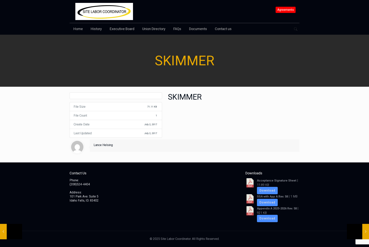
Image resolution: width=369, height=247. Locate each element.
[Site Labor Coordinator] (104, 11)
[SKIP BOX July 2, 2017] (358, 231)
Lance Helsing (103, 145)
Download (267, 190)
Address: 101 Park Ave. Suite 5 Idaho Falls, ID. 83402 (84, 196)
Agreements (285, 9)
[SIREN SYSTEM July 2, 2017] (11, 231)
